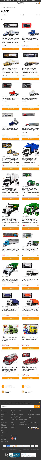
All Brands (13, 429)
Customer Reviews (23, 424)
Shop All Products (4, 432)
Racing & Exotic (4, 422)
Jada (12, 412)
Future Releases (4, 427)
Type (2, 419)
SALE (2, 430)
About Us (21, 414)
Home (7, 7)
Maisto (12, 427)
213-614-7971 (31, 417)
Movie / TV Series (4, 412)
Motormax (13, 414)
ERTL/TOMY (13, 421)
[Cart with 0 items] (38, 3)
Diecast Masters (14, 419)
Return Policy (3, 439)
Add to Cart (11, 48)
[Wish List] (36, 3)
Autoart (12, 424)
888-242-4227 (35, 429)
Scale (2, 416)
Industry (2, 421)
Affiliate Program (22, 421)
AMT (12, 422)
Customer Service (32, 412)
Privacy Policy (4, 437)
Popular (2, 414)
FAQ (20, 416)
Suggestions (21, 422)
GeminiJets (13, 425)
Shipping (21, 417)
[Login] (34, 3)
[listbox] (5, 15)
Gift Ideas (3, 428)
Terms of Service (4, 441)
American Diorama (15, 416)
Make (11, 7)
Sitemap (24, 449)
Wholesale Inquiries (23, 419)
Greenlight (13, 417)
